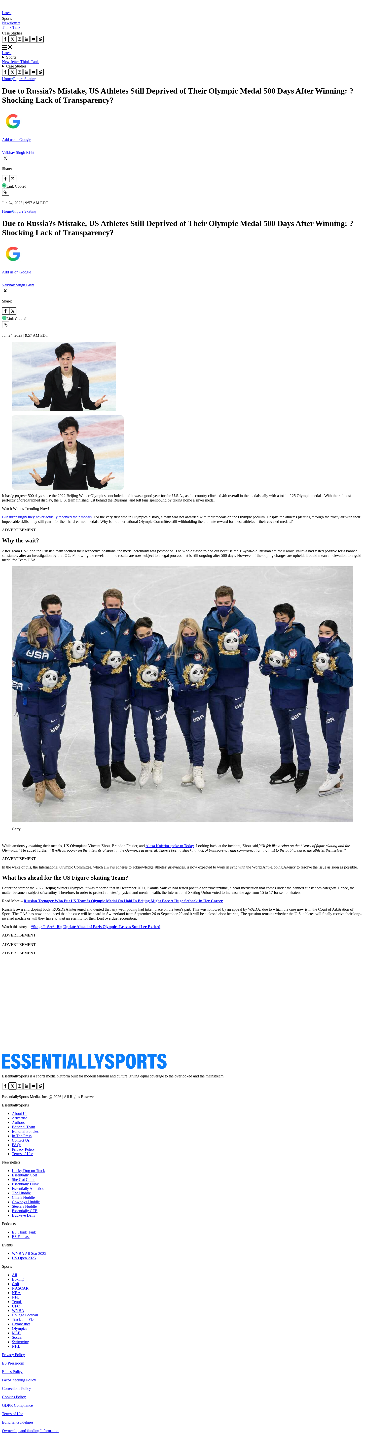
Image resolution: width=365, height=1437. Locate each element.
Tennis (17, 1302)
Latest (6, 13)
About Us (19, 1113)
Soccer (17, 1337)
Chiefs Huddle (23, 1197)
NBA (16, 1293)
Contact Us (21, 1140)
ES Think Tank (24, 1232)
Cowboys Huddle (26, 1202)
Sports (11, 57)
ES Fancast (21, 1237)
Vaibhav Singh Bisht (18, 152)
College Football (25, 1315)
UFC (16, 1306)
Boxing (18, 1279)
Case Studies (16, 66)
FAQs (16, 1145)
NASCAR (20, 1288)
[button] (15, 505)
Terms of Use (22, 1154)
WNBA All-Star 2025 (29, 1253)
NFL (16, 1297)
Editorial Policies (25, 1131)
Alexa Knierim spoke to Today (170, 846)
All (14, 1275)
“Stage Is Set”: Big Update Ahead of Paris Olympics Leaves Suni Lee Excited (95, 927)
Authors (18, 1122)
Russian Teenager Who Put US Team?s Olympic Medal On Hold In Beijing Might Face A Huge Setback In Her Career (123, 901)
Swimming (20, 1342)
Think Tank (11, 27)
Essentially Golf (24, 1175)
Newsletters (11, 23)
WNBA (18, 1310)
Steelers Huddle (24, 1206)
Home (7, 79)
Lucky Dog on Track (28, 1171)
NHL (16, 1346)
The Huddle (21, 1193)
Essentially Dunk (25, 1184)
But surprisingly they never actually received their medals (47, 517)
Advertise (19, 1118)
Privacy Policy (23, 1149)
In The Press (22, 1136)
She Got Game (23, 1179)
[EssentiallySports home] (84, 1068)
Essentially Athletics (27, 1188)
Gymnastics (21, 1324)
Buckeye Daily (24, 1215)
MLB (16, 1333)
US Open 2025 (24, 1258)
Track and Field (24, 1319)
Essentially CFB (24, 1211)
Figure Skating (24, 79)
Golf (15, 1284)
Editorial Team (23, 1127)
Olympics (19, 1328)
